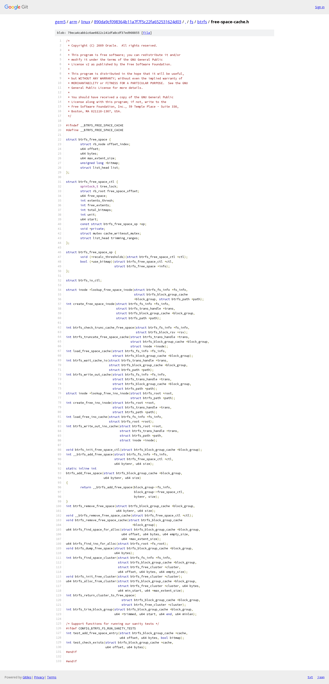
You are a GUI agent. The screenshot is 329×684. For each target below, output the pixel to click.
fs (191, 21)
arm (73, 21)
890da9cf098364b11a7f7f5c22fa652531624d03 (137, 21)
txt (310, 677)
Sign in (320, 7)
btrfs (202, 21)
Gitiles (27, 677)
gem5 (60, 21)
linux (85, 21)
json (321, 677)
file (146, 33)
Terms (51, 677)
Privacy (39, 677)
